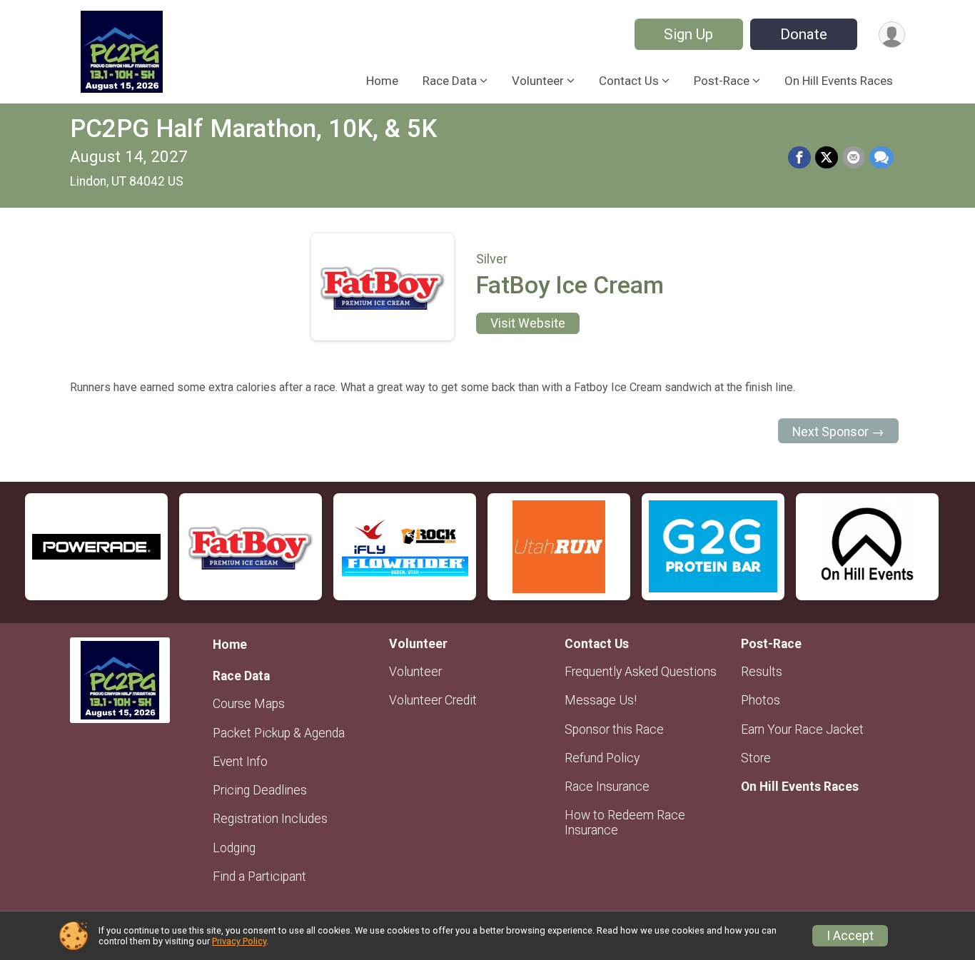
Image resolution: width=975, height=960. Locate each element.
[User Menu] (892, 34)
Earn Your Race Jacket (802, 729)
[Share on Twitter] (826, 157)
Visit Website (527, 323)
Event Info (240, 761)
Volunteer (415, 672)
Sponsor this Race (614, 729)
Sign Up (688, 34)
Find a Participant (259, 876)
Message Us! (601, 700)
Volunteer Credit (433, 700)
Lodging (234, 848)
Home (382, 81)
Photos (760, 700)
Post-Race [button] (721, 81)
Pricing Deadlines (260, 790)
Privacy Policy (239, 941)
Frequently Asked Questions (641, 672)
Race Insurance (607, 786)
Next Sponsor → (838, 432)
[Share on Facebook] (799, 157)
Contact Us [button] (629, 81)
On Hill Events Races (838, 81)
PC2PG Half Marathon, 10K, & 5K (253, 128)
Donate (803, 34)
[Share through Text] (881, 157)
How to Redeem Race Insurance (625, 822)
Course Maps (249, 704)
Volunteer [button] (538, 81)
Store (756, 758)
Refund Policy (602, 758)
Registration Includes (270, 819)
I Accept (850, 936)
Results (761, 672)
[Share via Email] (853, 157)
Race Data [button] (450, 81)
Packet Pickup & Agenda (279, 733)
